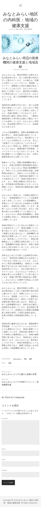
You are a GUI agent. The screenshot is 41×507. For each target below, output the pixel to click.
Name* (4, 449)
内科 (25, 359)
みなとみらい (17, 359)
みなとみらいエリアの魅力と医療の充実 (19, 374)
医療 (30, 359)
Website (4, 470)
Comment (5, 418)
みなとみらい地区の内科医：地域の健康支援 (20, 19)
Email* (4, 459)
